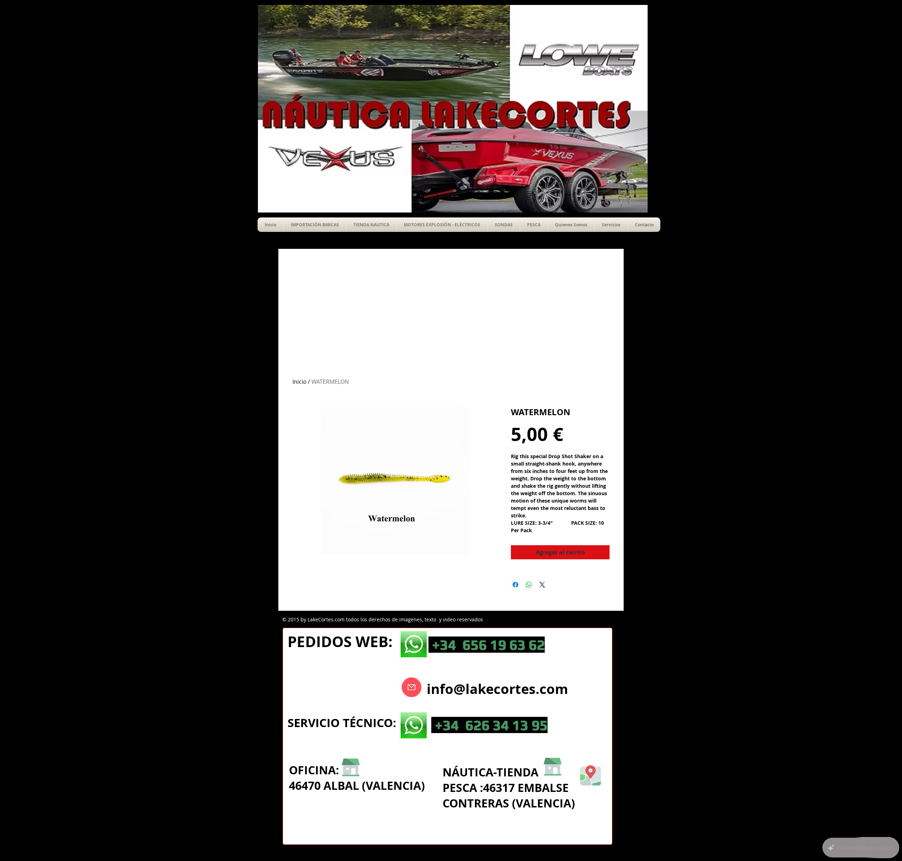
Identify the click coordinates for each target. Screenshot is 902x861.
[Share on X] (542, 584)
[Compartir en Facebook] (515, 584)
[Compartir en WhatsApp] (529, 584)
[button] (504, 224)
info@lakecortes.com (497, 688)
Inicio (299, 382)
